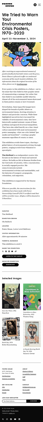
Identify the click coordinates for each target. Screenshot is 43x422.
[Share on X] (3, 251)
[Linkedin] (19, 419)
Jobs (3, 387)
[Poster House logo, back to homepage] (8, 4)
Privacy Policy (15, 411)
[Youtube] (15, 419)
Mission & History (28, 371)
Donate (4, 392)
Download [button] (10, 264)
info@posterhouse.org (29, 387)
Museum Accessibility (8, 379)
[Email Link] (12, 251)
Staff (24, 377)
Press (24, 379)
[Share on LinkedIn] (9, 251)
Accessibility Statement (29, 374)
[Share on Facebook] (6, 251)
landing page (22, 84)
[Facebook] (11, 419)
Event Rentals (27, 392)
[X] (3, 419)
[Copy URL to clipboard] (16, 251)
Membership (5, 390)
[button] (35, 5)
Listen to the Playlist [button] (14, 256)
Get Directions (6, 376)
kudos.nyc (12, 413)
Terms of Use (5, 411)
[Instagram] (7, 419)
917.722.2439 (26, 390)
